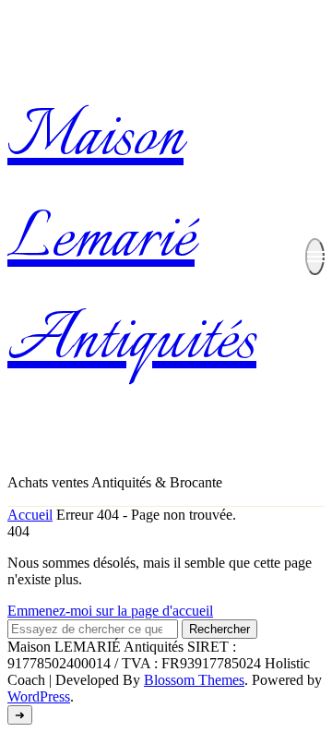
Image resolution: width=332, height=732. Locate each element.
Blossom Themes (194, 680)
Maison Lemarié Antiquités (131, 241)
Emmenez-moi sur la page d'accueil (110, 610)
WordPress (38, 696)
